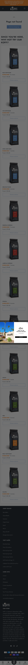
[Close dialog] (27, 322)
